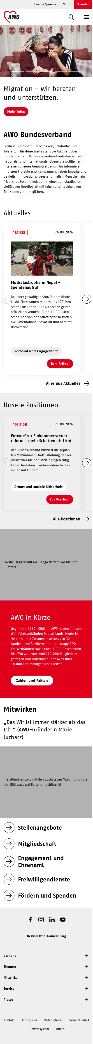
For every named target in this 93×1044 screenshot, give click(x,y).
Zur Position (61, 500)
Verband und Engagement (36, 351)
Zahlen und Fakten (32, 680)
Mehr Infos (16, 111)
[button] (18, 71)
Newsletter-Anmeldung (46, 936)
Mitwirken (11, 977)
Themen (10, 966)
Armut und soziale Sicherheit (38, 487)
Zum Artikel (62, 364)
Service (9, 988)
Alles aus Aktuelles (63, 383)
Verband (10, 955)
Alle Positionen (66, 519)
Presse (8, 999)
